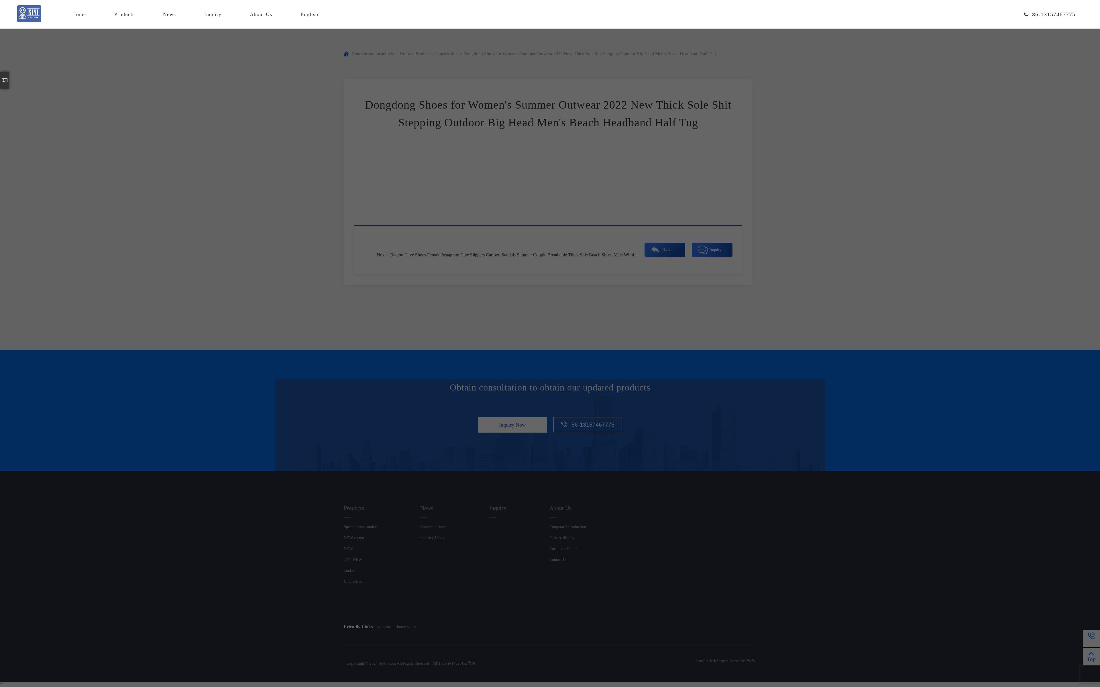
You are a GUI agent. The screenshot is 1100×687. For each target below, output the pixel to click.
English (309, 14)
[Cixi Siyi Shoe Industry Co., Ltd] (29, 14)
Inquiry (212, 14)
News (169, 14)
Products (124, 14)
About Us (261, 14)
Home (79, 14)
